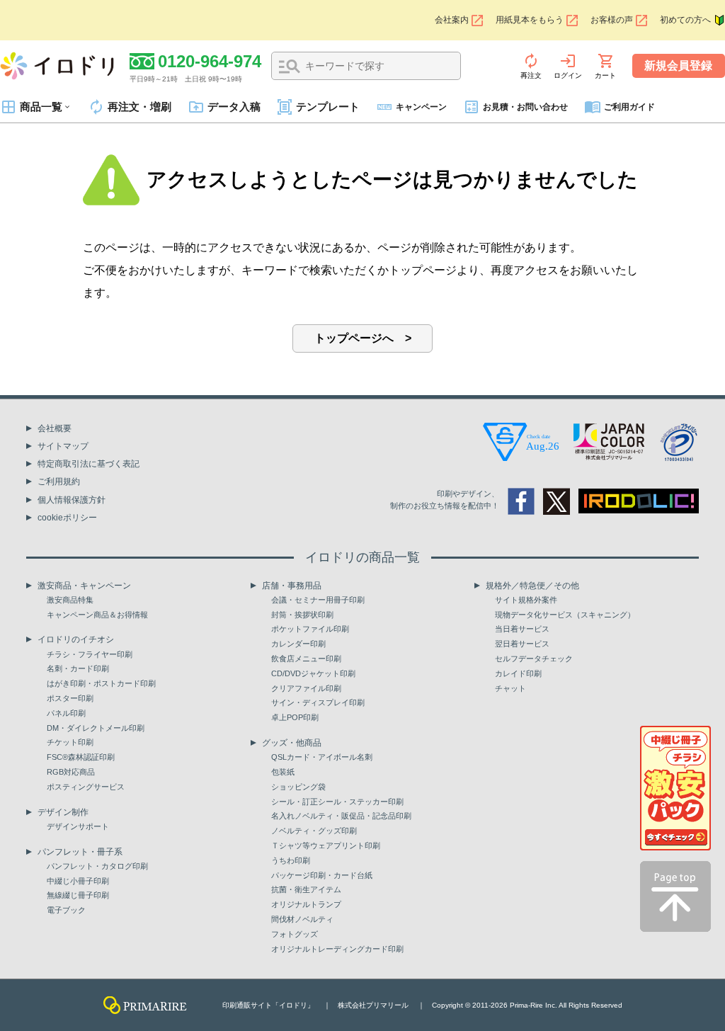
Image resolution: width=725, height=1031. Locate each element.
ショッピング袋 (298, 786)
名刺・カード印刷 (78, 668)
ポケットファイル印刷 (310, 629)
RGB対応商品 (71, 772)
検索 (289, 66)
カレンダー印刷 (298, 643)
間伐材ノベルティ (302, 919)
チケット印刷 (70, 742)
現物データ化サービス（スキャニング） (565, 614)
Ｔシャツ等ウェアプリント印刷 (325, 845)
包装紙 (283, 772)
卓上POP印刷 (295, 717)
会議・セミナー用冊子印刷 (318, 600)
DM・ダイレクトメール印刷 (95, 728)
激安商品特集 (70, 600)
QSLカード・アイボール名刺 (321, 757)
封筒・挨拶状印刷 (302, 614)
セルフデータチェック (534, 658)
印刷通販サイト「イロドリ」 (268, 1005)
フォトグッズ (294, 934)
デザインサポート (78, 826)
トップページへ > (362, 338)
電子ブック (66, 910)
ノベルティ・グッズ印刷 (314, 830)
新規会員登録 (678, 65)
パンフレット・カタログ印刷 (97, 866)
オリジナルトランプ (306, 904)
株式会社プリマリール (373, 1005)
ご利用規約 (59, 481)
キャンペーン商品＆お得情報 (97, 614)
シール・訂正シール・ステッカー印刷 (337, 801)
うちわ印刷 (290, 860)
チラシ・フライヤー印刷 (89, 654)
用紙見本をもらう (530, 20)
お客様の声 (611, 20)
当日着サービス (522, 629)
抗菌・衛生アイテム (306, 889)
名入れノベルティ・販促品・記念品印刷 (341, 815)
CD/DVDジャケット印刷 (313, 673)
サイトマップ (63, 446)
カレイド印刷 (518, 673)
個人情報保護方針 (71, 500)
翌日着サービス (522, 643)
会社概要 (55, 428)
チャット (510, 688)
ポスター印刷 (70, 698)
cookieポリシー (67, 518)
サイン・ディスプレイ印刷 (318, 702)
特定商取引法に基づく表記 (88, 464)
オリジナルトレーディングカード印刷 (337, 949)
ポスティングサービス (86, 786)
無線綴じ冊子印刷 (78, 895)
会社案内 (452, 20)
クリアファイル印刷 (306, 688)
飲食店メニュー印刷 (306, 658)
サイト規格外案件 (526, 600)
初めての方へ (685, 20)
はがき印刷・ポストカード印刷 (101, 683)
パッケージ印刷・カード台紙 (321, 875)
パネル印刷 (66, 713)
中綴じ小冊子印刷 (78, 881)
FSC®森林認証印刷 (81, 757)
